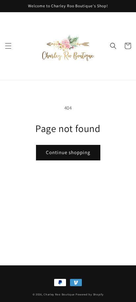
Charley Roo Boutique (59, 294)
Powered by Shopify (90, 294)
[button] (8, 46)
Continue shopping (68, 152)
